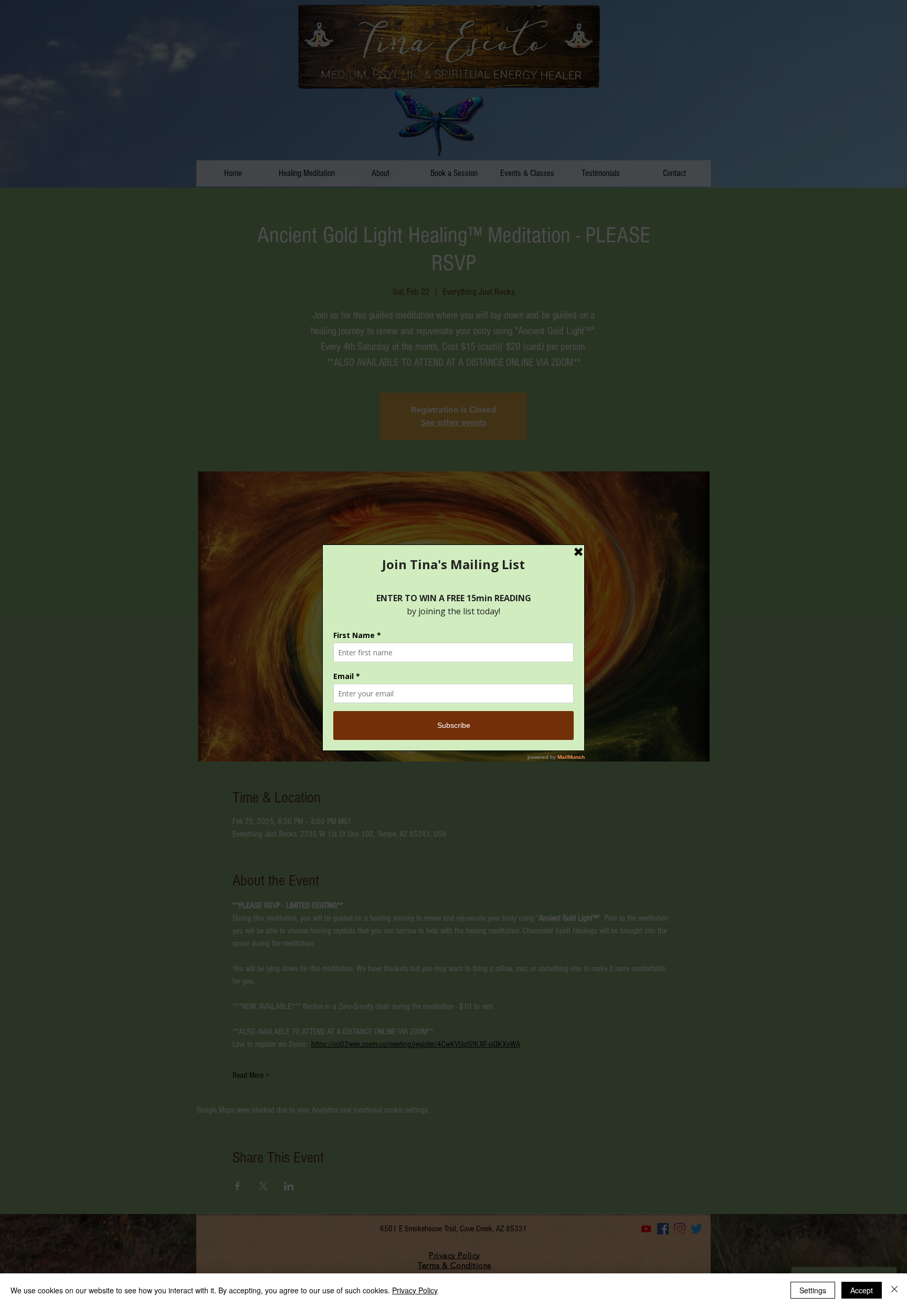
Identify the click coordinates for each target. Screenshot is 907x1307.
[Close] (894, 1290)
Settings (812, 1290)
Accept (861, 1290)
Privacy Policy (415, 1290)
